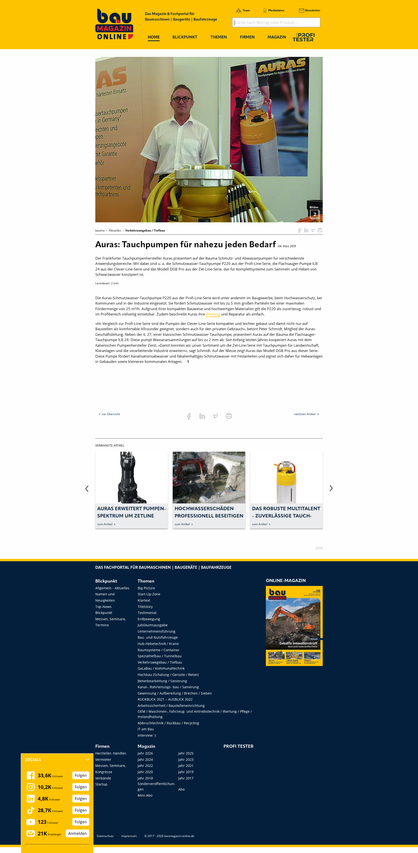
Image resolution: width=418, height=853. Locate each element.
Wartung (213, 314)
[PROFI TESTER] (303, 37)
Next (331, 491)
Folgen (81, 775)
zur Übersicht (111, 414)
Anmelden (77, 833)
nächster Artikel (305, 414)
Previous (87, 491)
